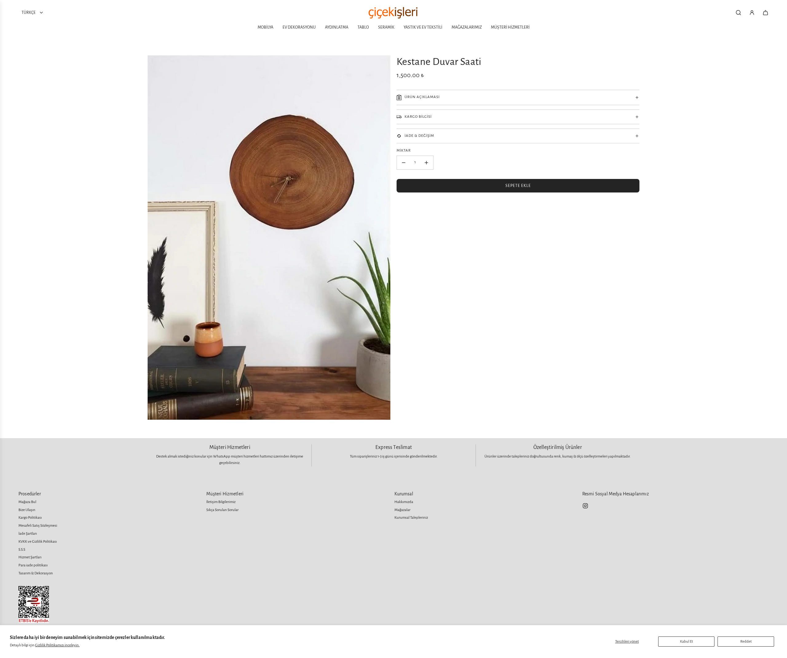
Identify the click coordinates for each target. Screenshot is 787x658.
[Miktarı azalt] (403, 162)
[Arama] (738, 12)
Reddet (746, 642)
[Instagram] (585, 506)
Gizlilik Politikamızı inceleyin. (57, 645)
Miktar (404, 151)
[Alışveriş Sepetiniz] (765, 12)
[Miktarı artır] (426, 162)
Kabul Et (686, 642)
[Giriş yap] (752, 12)
